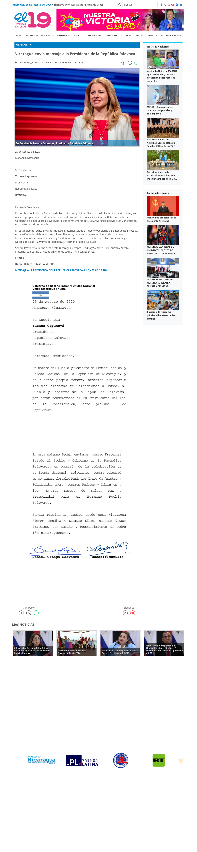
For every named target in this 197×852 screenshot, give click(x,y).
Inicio (19, 35)
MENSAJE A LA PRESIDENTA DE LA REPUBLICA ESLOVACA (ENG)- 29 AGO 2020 (61, 270)
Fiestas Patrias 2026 (171, 35)
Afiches (129, 35)
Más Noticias (23, 624)
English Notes (114, 35)
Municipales (47, 35)
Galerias (140, 35)
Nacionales (32, 35)
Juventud (152, 35)
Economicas (63, 35)
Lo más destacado (158, 193)
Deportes (78, 35)
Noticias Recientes (158, 46)
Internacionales (95, 35)
